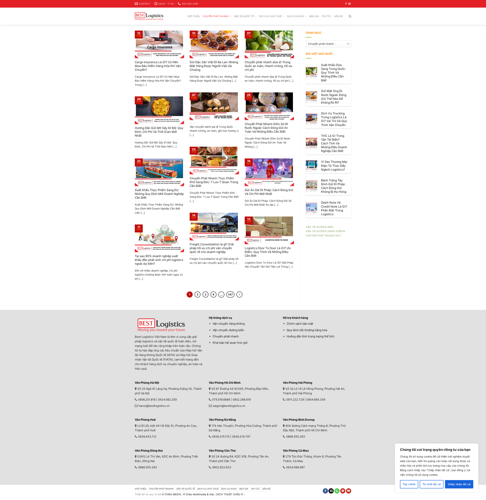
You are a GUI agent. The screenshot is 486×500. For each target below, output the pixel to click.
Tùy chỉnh (409, 484)
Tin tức (326, 16)
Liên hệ (338, 16)
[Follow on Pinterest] (343, 491)
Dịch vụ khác (295, 16)
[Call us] (337, 491)
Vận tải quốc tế (244, 16)
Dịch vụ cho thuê (270, 16)
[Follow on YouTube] (348, 491)
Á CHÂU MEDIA (171, 494)
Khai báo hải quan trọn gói (230, 342)
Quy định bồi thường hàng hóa (307, 330)
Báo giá (314, 16)
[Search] (350, 16)
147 (230, 294)
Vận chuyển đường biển (228, 330)
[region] (436, 467)
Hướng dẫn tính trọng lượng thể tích (310, 336)
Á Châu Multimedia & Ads (198, 494)
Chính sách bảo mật (300, 323)
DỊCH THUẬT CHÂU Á (229, 494)
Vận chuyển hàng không (229, 323)
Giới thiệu (194, 16)
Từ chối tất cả (432, 484)
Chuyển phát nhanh (216, 16)
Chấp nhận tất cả (459, 484)
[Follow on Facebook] (346, 4)
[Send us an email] (349, 4)
